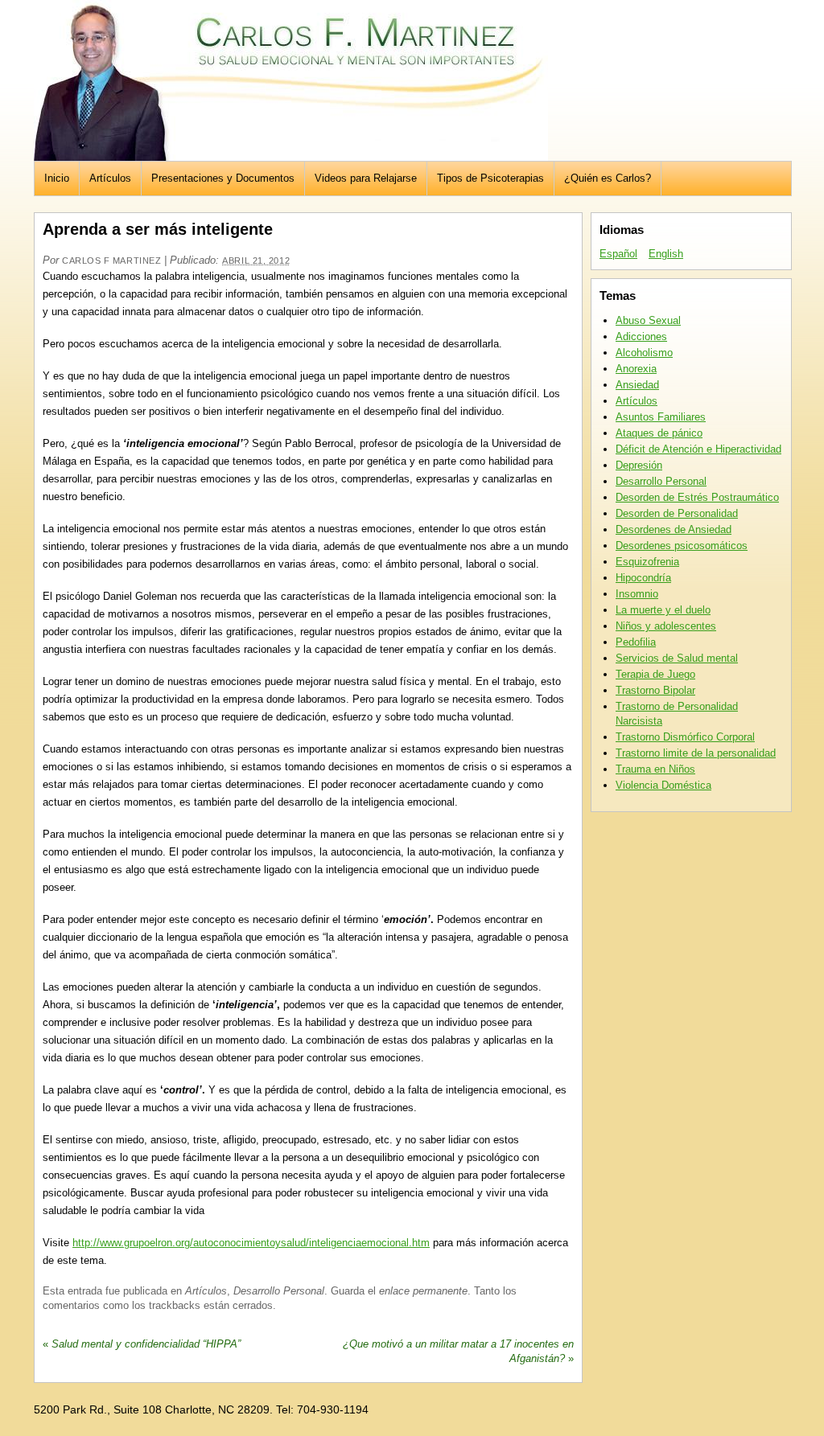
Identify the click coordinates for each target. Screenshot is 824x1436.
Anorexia (636, 369)
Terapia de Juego (655, 674)
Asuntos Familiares (661, 417)
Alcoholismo (644, 353)
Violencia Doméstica (663, 785)
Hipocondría (643, 578)
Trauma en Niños (655, 769)
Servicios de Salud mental (677, 658)
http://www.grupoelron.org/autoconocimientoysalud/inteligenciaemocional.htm (251, 1243)
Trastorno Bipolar (655, 690)
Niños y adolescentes (666, 626)
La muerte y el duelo (663, 610)
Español (618, 254)
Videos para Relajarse (366, 178)
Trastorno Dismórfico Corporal (685, 737)
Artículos (110, 178)
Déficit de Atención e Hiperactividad (698, 449)
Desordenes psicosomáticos (682, 546)
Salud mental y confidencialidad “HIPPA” (142, 1344)
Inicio (56, 178)
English (666, 254)
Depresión (639, 465)
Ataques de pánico (659, 433)
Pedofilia (636, 642)
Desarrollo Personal (278, 1291)
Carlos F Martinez (111, 260)
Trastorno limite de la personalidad (696, 753)
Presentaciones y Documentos (223, 178)
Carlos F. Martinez (291, 80)
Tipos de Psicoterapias (490, 178)
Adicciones (641, 336)
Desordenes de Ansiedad (673, 529)
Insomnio (637, 594)
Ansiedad (637, 385)
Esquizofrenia (647, 562)
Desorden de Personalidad (677, 513)
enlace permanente (423, 1291)
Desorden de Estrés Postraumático (697, 497)
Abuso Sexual (648, 320)
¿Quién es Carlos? (607, 178)
